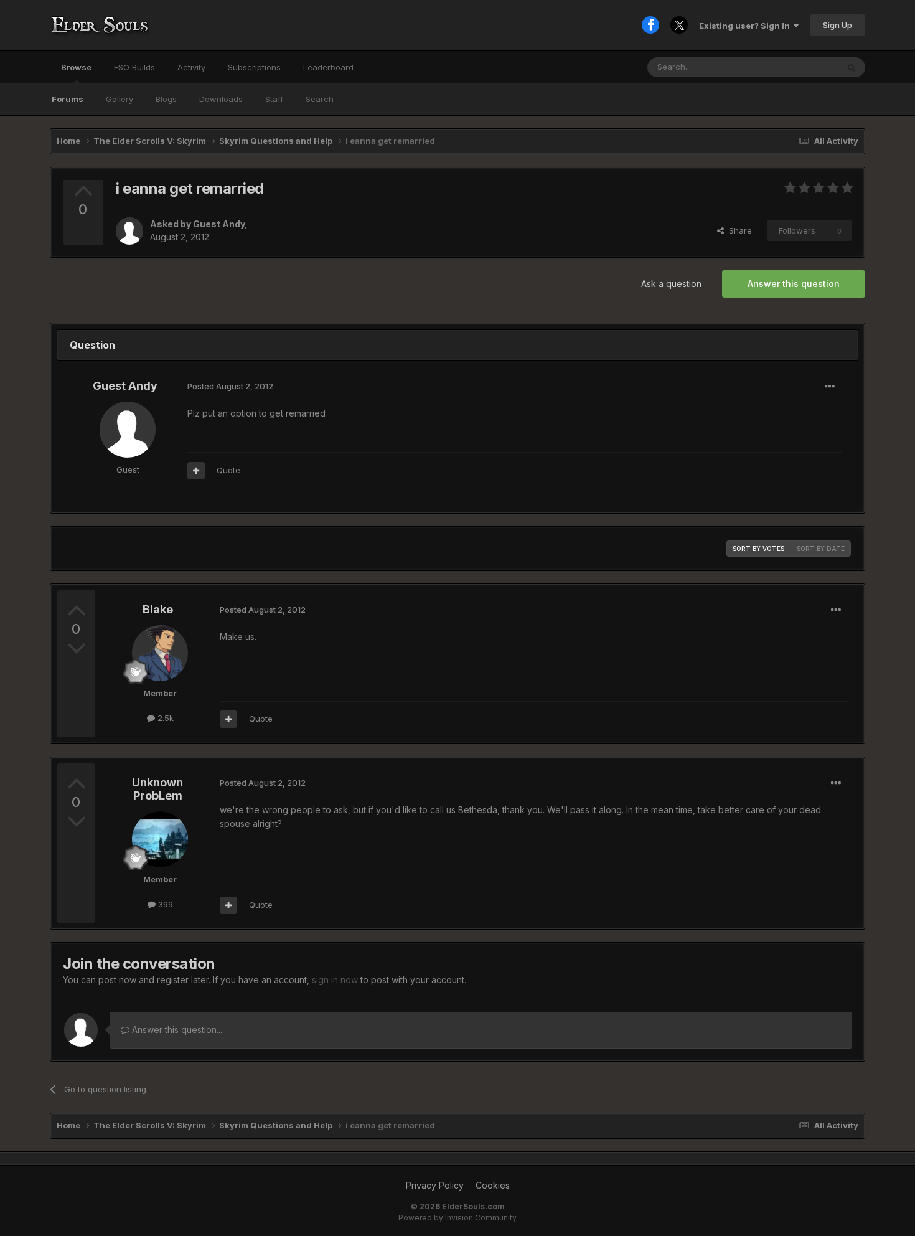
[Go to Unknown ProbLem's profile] (160, 839)
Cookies (493, 1185)
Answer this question (794, 283)
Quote (228, 470)
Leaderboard (328, 67)
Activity (191, 67)
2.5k (164, 718)
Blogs (166, 99)
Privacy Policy (435, 1185)
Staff (274, 99)
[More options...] (829, 386)
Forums (67, 99)
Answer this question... (175, 1029)
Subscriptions (254, 67)
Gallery (119, 99)
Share (738, 230)
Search (320, 99)
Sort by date (821, 548)
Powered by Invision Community (457, 1217)
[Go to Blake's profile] (160, 653)
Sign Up (837, 25)
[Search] (851, 67)
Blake (158, 609)
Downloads (221, 99)
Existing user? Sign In (746, 26)
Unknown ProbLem (157, 789)
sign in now (335, 979)
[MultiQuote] (196, 470)
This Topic (801, 67)
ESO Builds (134, 67)
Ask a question (671, 283)
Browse (76, 67)
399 (164, 904)
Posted (230, 386)
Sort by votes (758, 548)
